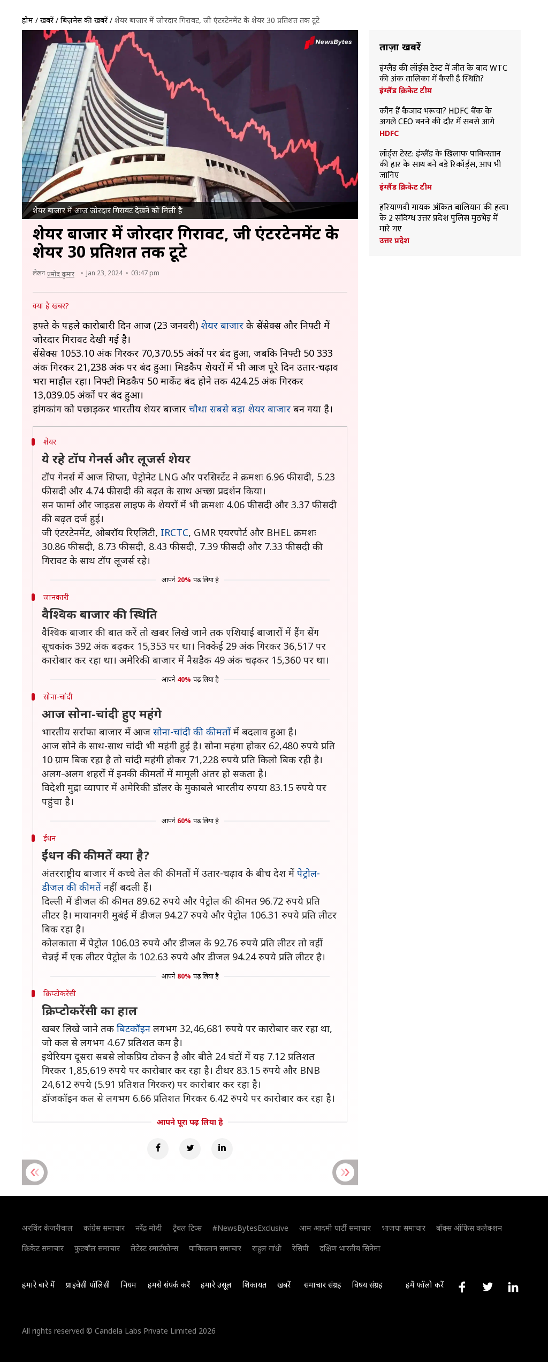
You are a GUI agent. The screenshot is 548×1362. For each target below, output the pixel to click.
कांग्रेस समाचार (104, 1228)
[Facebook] (158, 1149)
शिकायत (254, 1285)
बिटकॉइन (133, 1028)
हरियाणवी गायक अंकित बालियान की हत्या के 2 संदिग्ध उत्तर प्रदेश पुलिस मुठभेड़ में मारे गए (443, 218)
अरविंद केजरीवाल (47, 1228)
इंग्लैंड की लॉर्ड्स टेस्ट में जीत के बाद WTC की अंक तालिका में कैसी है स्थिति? (443, 74)
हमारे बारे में (38, 1285)
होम (27, 20)
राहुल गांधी (266, 1248)
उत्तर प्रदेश (394, 240)
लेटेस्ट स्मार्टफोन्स (154, 1248)
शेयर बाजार (222, 325)
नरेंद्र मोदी (148, 1228)
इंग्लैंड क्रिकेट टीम (405, 90)
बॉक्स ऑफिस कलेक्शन (469, 1228)
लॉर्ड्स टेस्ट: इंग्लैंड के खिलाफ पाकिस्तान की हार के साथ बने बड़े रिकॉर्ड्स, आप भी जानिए (440, 165)
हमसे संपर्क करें (169, 1285)
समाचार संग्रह (322, 1285)
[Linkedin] (222, 1149)
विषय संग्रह (367, 1285)
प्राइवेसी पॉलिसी (88, 1285)
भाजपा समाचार (403, 1228)
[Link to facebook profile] (462, 1287)
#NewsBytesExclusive (250, 1228)
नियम (128, 1285)
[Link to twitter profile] (487, 1287)
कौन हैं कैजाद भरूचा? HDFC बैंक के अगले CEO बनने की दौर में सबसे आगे (436, 116)
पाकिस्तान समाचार (215, 1248)
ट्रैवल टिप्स (187, 1228)
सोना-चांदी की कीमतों (192, 731)
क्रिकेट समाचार (43, 1248)
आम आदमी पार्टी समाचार (335, 1228)
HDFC (389, 133)
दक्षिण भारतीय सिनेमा (349, 1248)
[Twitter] (190, 1149)
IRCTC (174, 532)
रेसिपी (300, 1248)
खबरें (47, 20)
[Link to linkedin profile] (513, 1287)
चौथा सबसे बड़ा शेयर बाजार (240, 408)
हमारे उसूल (216, 1285)
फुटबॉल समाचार (97, 1248)
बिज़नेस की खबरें (84, 20)
